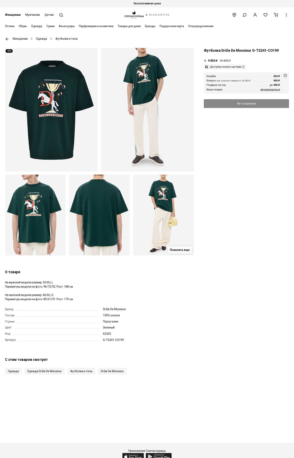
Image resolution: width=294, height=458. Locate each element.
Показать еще (180, 249)
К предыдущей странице (7, 39)
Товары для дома (129, 26)
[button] (245, 15)
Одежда (36, 26)
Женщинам (13, 14)
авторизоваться (270, 89)
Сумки (50, 26)
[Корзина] (276, 15)
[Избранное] (265, 15)
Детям (49, 14)
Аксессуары (67, 26)
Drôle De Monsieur (112, 371)
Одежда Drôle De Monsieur (44, 371)
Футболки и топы (81, 371)
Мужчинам (32, 14)
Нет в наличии (246, 103)
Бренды (150, 26)
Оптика (10, 26)
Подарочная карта (172, 26)
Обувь (23, 26)
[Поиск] (61, 15)
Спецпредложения (200, 26)
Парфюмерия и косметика (96, 26)
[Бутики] (234, 15)
